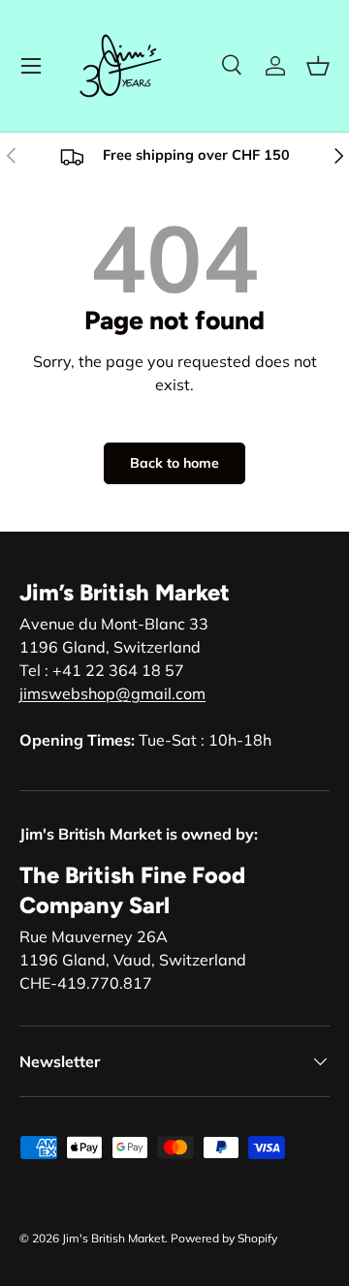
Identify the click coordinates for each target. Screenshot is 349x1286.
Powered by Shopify (224, 1238)
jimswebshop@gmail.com (112, 693)
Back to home (174, 463)
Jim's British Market (113, 1238)
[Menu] (31, 66)
